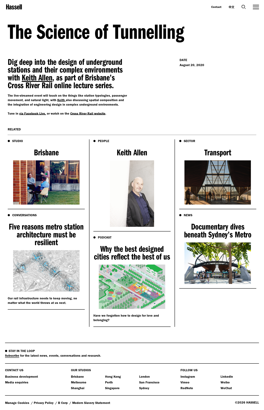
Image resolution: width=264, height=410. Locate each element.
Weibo (225, 382)
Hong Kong (113, 376)
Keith (61, 100)
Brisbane (77, 376)
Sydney (144, 388)
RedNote (186, 388)
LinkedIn (227, 376)
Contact (216, 7)
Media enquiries (16, 382)
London (144, 376)
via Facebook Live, (32, 113)
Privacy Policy (44, 403)
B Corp (63, 403)
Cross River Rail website (87, 113)
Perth (109, 382)
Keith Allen (37, 77)
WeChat (226, 388)
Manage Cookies (17, 403)
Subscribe (12, 355)
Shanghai (77, 388)
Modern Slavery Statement (91, 403)
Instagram (187, 376)
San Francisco (149, 382)
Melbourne (78, 382)
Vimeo (184, 382)
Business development (21, 376)
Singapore (112, 388)
